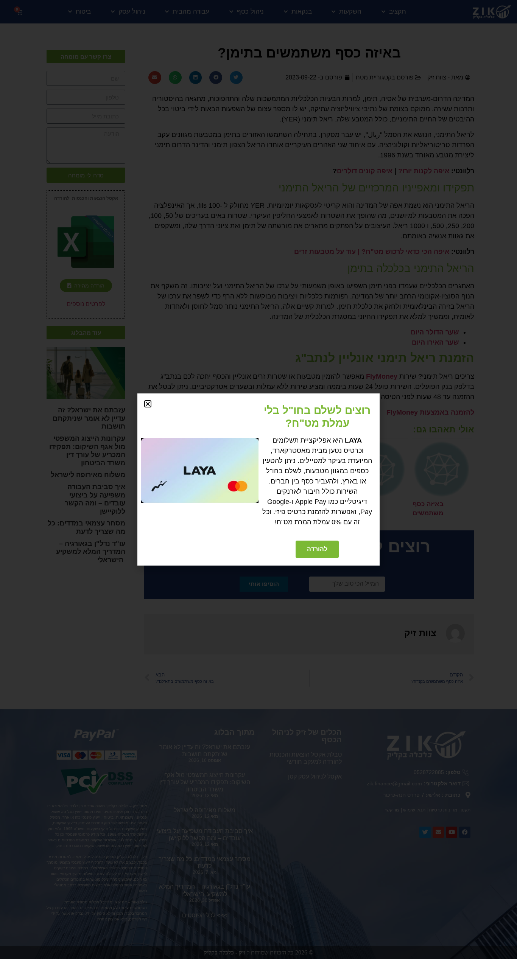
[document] (258, 479)
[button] (148, 404)
